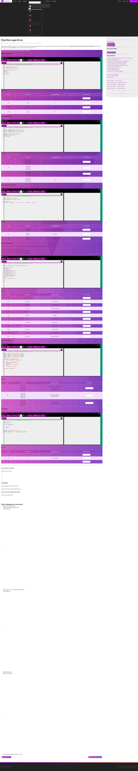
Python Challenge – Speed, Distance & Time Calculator (120, 58)
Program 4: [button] (18, 50)
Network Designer (121, 84)
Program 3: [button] (13, 50)
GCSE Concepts (32, 43)
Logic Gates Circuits (122, 82)
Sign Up (119, 1)
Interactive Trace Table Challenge (115, 71)
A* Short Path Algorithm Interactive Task (117, 63)
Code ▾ (19, 1)
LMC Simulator (119, 80)
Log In (126, 1)
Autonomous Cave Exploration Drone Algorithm (118, 61)
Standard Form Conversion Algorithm (95, 757)
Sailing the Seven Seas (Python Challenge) (117, 62)
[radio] (52, 474)
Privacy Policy (127, 766)
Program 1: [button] (3, 50)
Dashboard (54, 1)
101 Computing (134, 766)
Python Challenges (39, 43)
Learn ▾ (14, 1)
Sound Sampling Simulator (114, 69)
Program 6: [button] (27, 50)
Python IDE (48, 1)
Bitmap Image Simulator (113, 68)
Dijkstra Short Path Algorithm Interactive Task (118, 65)
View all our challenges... (113, 75)
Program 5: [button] (22, 50)
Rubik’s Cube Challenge (113, 59)
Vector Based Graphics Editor (114, 66)
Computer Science (19, 43)
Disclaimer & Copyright (121, 766)
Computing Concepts (25, 43)
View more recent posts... (113, 74)
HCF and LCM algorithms (6, 757)
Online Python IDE (121, 88)
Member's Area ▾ (133, 1)
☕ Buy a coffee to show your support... (7, 766)
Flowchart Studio (120, 86)
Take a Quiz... (111, 77)
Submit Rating (5, 483)
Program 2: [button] (8, 50)
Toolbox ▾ (25, 1)
